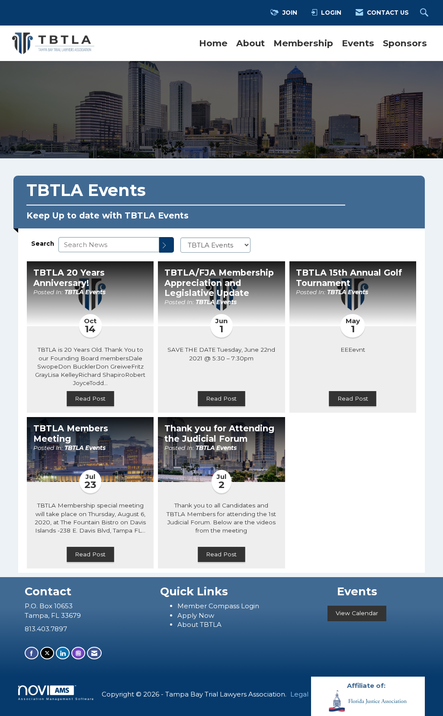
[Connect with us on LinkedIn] (63, 653)
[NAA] (368, 700)
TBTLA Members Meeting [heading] (70, 433)
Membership (303, 43)
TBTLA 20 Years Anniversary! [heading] (69, 278)
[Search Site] (425, 13)
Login (250, 606)
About (250, 43)
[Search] (166, 245)
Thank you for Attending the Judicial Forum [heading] (219, 433)
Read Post (90, 398)
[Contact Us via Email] (94, 653)
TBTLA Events (85, 292)
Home (213, 43)
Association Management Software (56, 698)
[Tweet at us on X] (47, 653)
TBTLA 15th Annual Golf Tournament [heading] (349, 278)
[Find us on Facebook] (32, 653)
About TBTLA (199, 624)
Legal (299, 694)
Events (358, 43)
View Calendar (357, 613)
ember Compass (212, 606)
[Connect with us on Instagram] (78, 653)
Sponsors (405, 43)
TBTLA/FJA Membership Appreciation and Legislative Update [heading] (219, 283)
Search (42, 243)
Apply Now (195, 615)
